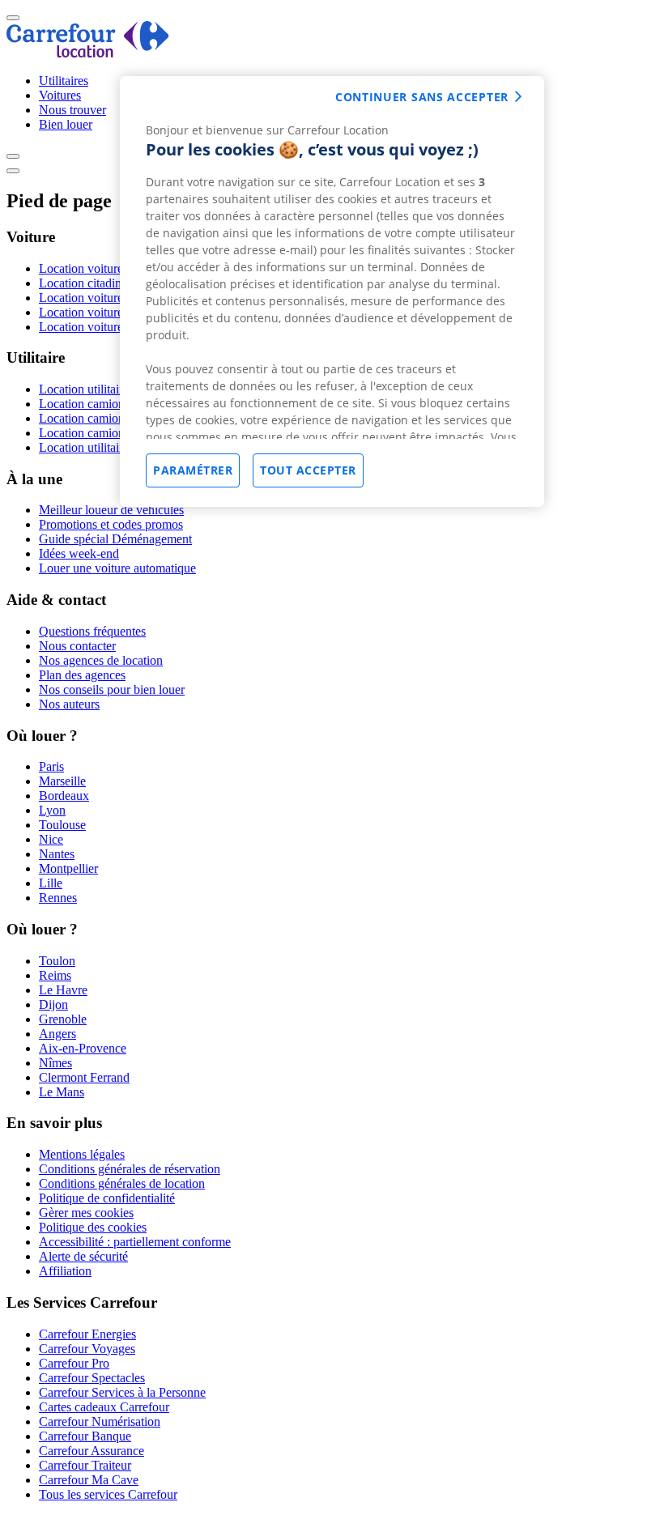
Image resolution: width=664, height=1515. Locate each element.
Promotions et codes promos (111, 524)
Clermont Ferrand (84, 1077)
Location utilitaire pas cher (106, 389)
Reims (55, 975)
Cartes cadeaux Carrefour (104, 1407)
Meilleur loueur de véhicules (111, 510)
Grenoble (63, 1019)
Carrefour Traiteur (85, 1465)
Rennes (58, 897)
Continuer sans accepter (422, 96)
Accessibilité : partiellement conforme (135, 1242)
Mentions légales (82, 1154)
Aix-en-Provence (82, 1048)
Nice (51, 839)
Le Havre (63, 990)
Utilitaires (63, 80)
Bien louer (65, 124)
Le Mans (61, 1092)
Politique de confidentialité (107, 1198)
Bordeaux (64, 795)
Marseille (62, 781)
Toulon (57, 961)
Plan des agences (82, 675)
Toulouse (62, 825)
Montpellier (68, 868)
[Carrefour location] (87, 53)
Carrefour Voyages (87, 1348)
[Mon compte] (12, 156)
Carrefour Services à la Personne (122, 1392)
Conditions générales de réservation (129, 1169)
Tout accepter (308, 470)
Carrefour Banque (85, 1436)
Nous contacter (77, 646)
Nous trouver (72, 110)
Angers (57, 1033)
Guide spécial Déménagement (115, 539)
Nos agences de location (101, 660)
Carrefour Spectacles (92, 1378)
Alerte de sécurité (83, 1256)
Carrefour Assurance (91, 1451)
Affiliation (65, 1271)
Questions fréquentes (92, 631)
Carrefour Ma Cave (88, 1480)
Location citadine (83, 283)
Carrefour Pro (74, 1363)
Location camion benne (99, 433)
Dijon (53, 1004)
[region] (332, 291)
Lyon (52, 810)
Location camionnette (94, 418)
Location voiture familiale (104, 297)
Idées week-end (79, 553)
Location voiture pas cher (103, 268)
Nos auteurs (69, 704)
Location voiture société (100, 327)
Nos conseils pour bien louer (112, 689)
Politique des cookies (93, 1227)
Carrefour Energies (87, 1334)
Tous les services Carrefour (108, 1494)
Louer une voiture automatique (117, 568)
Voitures (60, 95)
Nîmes (55, 1063)
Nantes (56, 854)
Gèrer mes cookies (86, 1212)
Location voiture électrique (107, 312)
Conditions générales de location (122, 1183)
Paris (51, 766)
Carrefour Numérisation (99, 1421)
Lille (50, 883)
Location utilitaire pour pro (107, 447)
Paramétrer (192, 470)
